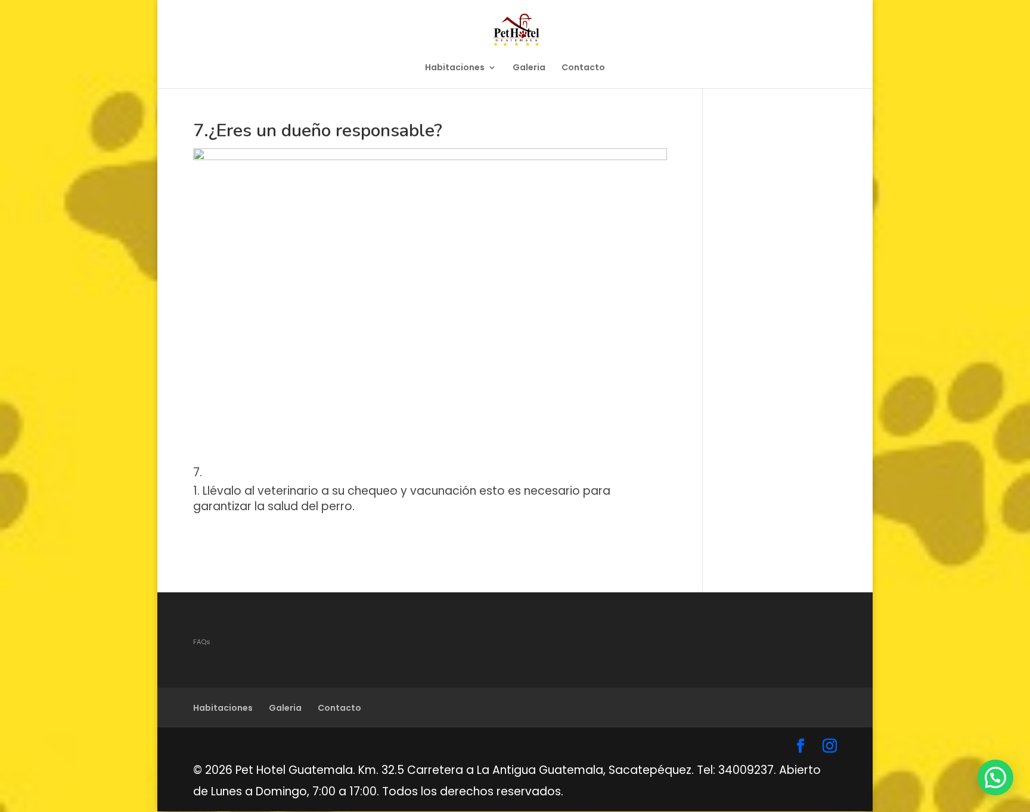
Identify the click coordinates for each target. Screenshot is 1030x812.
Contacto (583, 68)
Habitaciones (455, 68)
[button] (995, 777)
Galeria (529, 68)
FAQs (201, 642)
